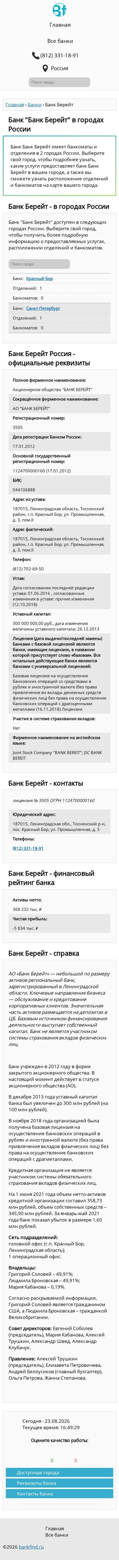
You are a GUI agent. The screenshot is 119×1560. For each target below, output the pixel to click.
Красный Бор (39, 278)
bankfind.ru (31, 1547)
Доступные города (38, 1472)
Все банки (60, 41)
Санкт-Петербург (43, 308)
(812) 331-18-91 (28, 848)
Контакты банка (35, 1493)
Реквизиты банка (36, 1483)
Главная (60, 24)
